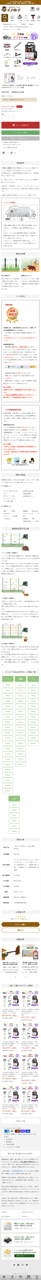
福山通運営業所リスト (19, 1171)
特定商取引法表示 (27, 1212)
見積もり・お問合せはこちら (20, 138)
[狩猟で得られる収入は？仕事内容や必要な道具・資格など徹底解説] (11, 952)
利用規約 (4, 1212)
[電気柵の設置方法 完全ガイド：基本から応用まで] (30, 952)
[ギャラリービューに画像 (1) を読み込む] (10, 78)
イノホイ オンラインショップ (22, 1273)
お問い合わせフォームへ (23, 1255)
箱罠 (12, 20)
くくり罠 (19, 20)
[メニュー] (38, 9)
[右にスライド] (39, 78)
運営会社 (25, 1216)
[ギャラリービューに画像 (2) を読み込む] (20, 78)
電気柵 (33, 20)
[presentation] (15, 977)
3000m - (14, 99)
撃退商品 (23, 24)
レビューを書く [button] (20, 924)
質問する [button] (20, 930)
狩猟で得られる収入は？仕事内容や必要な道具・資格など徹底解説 (11, 964)
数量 (2, 114)
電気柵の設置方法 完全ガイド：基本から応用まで (30, 964)
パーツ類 (26, 20)
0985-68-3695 (22, 1239)
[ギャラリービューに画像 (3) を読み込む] (31, 78)
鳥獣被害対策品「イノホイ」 (10, 24)
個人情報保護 (6, 1216)
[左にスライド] (2, 78)
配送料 (2, 111)
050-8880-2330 (23, 1225)
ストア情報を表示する (10, 147)
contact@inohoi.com (25, 1252)
